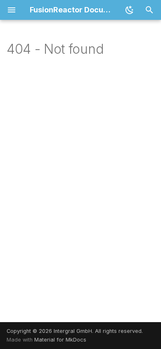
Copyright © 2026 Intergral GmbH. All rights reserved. (75, 331)
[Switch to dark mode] (129, 10)
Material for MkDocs (60, 340)
